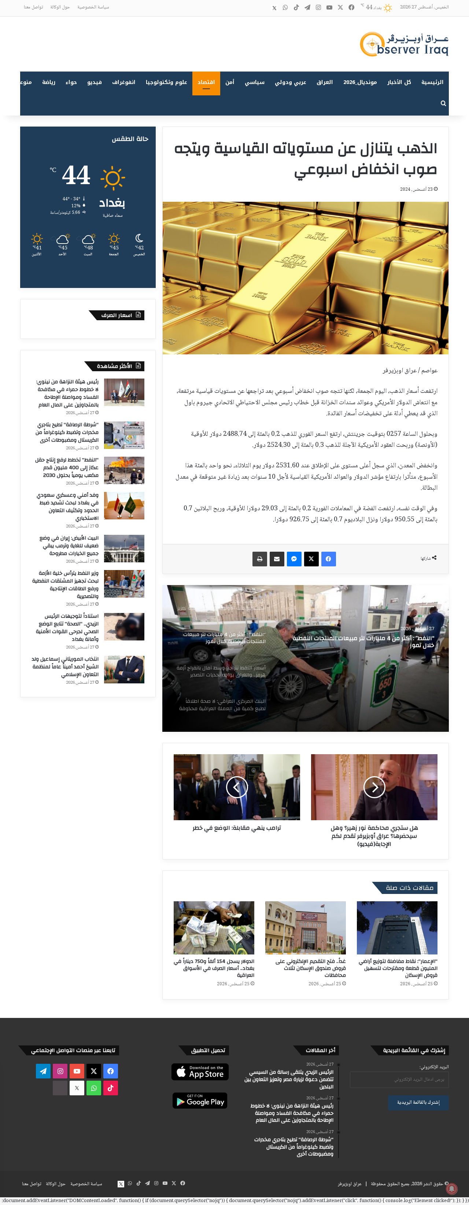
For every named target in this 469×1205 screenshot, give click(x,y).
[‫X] (311, 559)
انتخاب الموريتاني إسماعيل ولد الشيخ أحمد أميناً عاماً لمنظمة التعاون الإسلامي (65, 666)
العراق (325, 82)
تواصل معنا (33, 7)
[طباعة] (259, 559)
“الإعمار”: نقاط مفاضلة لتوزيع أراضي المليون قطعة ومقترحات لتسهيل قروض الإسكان (398, 968)
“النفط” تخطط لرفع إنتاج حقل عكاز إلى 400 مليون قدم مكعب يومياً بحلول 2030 (67, 467)
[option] (305, 658)
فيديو (94, 82)
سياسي (255, 82)
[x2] (274, 8)
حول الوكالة (60, 7)
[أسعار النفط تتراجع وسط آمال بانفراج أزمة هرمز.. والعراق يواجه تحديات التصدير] (305, 658)
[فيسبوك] (328, 559)
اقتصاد (206, 82)
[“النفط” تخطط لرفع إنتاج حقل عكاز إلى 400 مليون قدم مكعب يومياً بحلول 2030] (124, 470)
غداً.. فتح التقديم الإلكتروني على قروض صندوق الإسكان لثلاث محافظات (311, 968)
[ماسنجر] (294, 559)
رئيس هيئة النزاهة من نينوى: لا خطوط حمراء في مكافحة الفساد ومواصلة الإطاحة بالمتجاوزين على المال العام (67, 393)
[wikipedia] (263, 8)
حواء (71, 82)
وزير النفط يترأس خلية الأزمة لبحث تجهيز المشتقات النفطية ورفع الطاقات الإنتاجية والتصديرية (65, 585)
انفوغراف (124, 82)
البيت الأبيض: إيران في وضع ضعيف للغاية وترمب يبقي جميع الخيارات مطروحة (69, 545)
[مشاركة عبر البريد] (277, 559)
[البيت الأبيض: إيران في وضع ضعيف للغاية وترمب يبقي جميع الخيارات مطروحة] (124, 548)
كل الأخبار (399, 82)
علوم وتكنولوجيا (166, 82)
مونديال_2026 (360, 82)
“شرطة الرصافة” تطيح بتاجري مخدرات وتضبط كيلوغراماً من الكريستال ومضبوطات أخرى (67, 432)
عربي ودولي (290, 82)
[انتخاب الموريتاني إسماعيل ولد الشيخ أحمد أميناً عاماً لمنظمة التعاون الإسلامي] (124, 669)
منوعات (23, 82)
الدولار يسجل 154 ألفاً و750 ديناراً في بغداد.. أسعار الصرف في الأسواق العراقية (214, 968)
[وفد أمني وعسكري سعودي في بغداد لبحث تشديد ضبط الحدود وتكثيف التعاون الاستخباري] (124, 505)
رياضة (48, 82)
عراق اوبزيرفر (350, 1184)
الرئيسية (432, 82)
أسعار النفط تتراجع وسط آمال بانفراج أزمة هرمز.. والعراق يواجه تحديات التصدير (363, 644)
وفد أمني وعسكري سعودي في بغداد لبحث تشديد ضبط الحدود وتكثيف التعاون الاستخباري (68, 506)
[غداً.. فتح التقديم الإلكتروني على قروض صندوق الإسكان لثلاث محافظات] (305, 927)
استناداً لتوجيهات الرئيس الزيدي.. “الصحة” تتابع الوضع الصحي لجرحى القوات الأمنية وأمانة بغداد (67, 627)
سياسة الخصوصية (93, 7)
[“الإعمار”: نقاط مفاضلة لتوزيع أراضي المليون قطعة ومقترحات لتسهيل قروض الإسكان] (397, 927)
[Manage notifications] (452, 1189)
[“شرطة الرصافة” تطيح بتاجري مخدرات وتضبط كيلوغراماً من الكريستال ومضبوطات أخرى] (124, 435)
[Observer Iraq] (404, 44)
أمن (229, 82)
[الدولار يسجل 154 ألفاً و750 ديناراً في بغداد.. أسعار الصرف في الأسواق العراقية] (214, 927)
